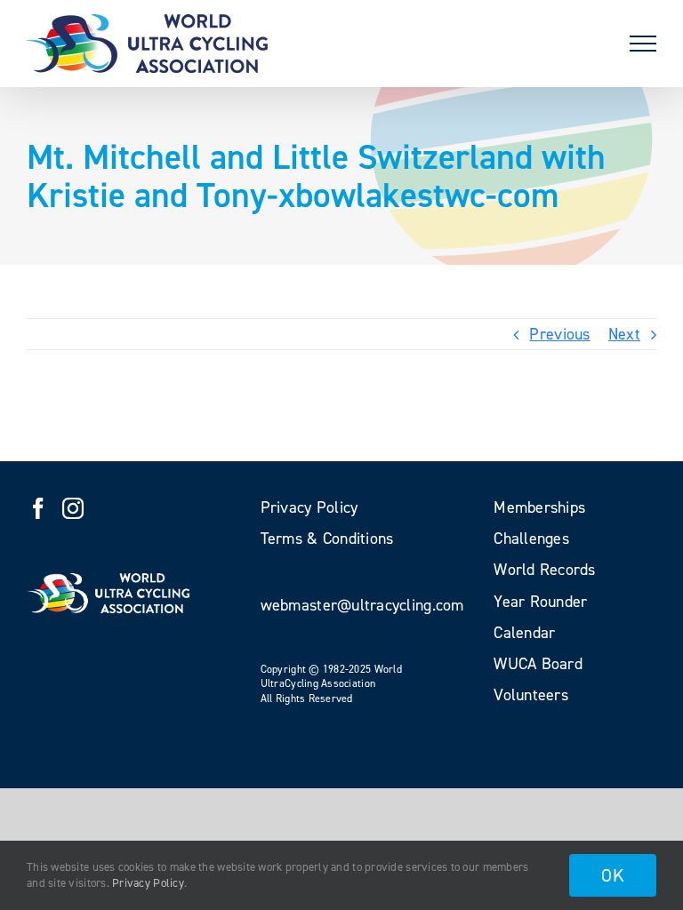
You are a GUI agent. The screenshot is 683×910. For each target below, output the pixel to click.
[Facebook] (38, 508)
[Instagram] (72, 508)
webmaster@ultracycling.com (362, 605)
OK (612, 875)
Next (624, 334)
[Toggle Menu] (643, 44)
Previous (559, 334)
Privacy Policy (148, 882)
